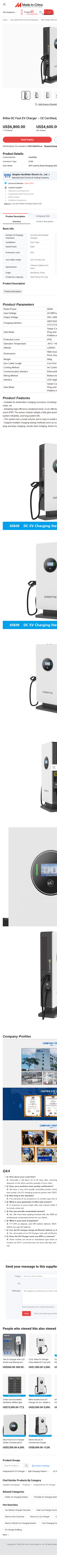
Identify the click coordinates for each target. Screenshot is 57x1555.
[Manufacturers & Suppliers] (28, 4)
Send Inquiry (27, 139)
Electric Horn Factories (14, 1516)
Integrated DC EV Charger (14, 1471)
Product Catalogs (42, 1465)
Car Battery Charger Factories (18, 1510)
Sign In (7, 203)
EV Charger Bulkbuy (13, 1529)
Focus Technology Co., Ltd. (35, 1544)
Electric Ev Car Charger (40, 1516)
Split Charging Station (37, 1471)
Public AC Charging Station (16, 1497)
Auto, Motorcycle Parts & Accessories (24, 20)
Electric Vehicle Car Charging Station (20, 1523)
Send (26, 1313)
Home (5, 20)
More (5, 1534)
